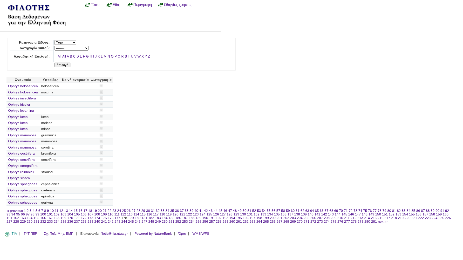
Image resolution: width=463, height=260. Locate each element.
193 (225, 218)
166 (43, 218)
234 (57, 221)
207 (320, 218)
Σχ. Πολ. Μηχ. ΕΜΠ (59, 233)
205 (306, 218)
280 (367, 221)
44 (216, 211)
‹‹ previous (15, 211)
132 (256, 214)
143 (331, 214)
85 (413, 211)
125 (209, 214)
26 (129, 211)
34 (167, 211)
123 (196, 214)
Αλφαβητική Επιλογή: (32, 56)
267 (279, 221)
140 (310, 214)
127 (223, 214)
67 (326, 211)
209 (333, 218)
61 (298, 211)
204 (300, 218)
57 (278, 211)
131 (250, 214)
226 (448, 218)
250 (165, 221)
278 (354, 221)
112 (123, 214)
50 (244, 211)
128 (229, 214)
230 (30, 221)
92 (447, 211)
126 (216, 214)
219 (401, 218)
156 (419, 214)
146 (351, 214)
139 (304, 214)
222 (421, 218)
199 (266, 218)
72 (351, 211)
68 (331, 211)
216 (380, 218)
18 (90, 211)
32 (158, 211)
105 (77, 214)
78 (379, 211)
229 (23, 221)
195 (239, 218)
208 (327, 218)
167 (50, 218)
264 (259, 221)
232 (43, 221)
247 (144, 221)
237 (77, 221)
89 (433, 211)
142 (324, 214)
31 (153, 211)
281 (374, 221)
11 (56, 211)
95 (18, 214)
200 (273, 218)
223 (428, 218)
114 (136, 214)
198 (259, 218)
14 (71, 211)
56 (273, 211)
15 (76, 211)
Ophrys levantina (21, 110)
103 (63, 214)
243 (117, 221)
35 (172, 211)
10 (52, 211)
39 (191, 211)
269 (293, 221)
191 (212, 218)
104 (70, 214)
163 (23, 218)
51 (249, 211)
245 (131, 221)
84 (408, 211)
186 (178, 218)
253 (185, 221)
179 (131, 218)
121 (182, 214)
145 (344, 214)
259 (225, 221)
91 (442, 211)
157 (425, 214)
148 (365, 214)
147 (358, 214)
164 (30, 218)
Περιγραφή (142, 4)
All (59, 56)
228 (16, 221)
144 (337, 214)
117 (156, 214)
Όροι (182, 233)
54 (264, 211)
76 (370, 211)
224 (434, 218)
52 (254, 211)
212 (353, 218)
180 (138, 218)
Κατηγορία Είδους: (34, 42)
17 (85, 211)
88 (428, 211)
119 (169, 214)
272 (313, 221)
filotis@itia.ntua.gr (114, 233)
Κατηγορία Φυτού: (35, 48)
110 (110, 214)
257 (212, 221)
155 (412, 214)
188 (192, 218)
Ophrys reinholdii (21, 172)
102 (57, 214)
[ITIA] (7, 236)
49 (240, 211)
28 (138, 211)
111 (117, 214)
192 (219, 218)
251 (171, 221)
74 (360, 211)
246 (138, 221)
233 (50, 221)
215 (374, 218)
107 (90, 214)
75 (365, 211)
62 (302, 211)
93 (8, 214)
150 (378, 214)
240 (97, 221)
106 (84, 214)
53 (259, 211)
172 (84, 218)
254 (192, 221)
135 (277, 214)
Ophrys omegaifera (23, 166)
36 (177, 211)
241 (104, 221)
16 (80, 211)
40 (196, 211)
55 (269, 211)
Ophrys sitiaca (19, 178)
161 (9, 218)
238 (84, 221)
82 (399, 211)
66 (322, 211)
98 (32, 214)
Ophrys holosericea (23, 86)
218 (394, 218)
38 (187, 211)
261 (239, 221)
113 (130, 214)
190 (205, 218)
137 (290, 214)
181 (144, 218)
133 (263, 214)
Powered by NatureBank (153, 233)
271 (306, 221)
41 (201, 211)
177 (117, 218)
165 (36, 218)
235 (63, 221)
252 (178, 221)
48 (235, 211)
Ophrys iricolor (19, 104)
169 (63, 218)
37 (182, 211)
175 (104, 218)
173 (90, 218)
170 (70, 218)
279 (360, 221)
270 (300, 221)
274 (327, 221)
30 (148, 211)
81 (394, 211)
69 (336, 211)
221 (414, 218)
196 (246, 218)
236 (70, 221)
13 (66, 211)
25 (124, 211)
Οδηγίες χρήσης (177, 4)
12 (61, 211)
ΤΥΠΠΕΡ (30, 233)
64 (312, 211)
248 (151, 221)
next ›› (383, 221)
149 (371, 214)
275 (333, 221)
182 (151, 218)
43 (211, 211)
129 (236, 214)
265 (266, 221)
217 (387, 218)
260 (232, 221)
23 (114, 211)
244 (124, 221)
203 (293, 218)
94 (13, 214)
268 (286, 221)
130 (243, 214)
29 (143, 211)
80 (389, 211)
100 (43, 214)
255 (198, 221)
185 (171, 218)
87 (423, 211)
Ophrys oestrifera (21, 153)
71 (346, 211)
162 (16, 218)
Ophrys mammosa (22, 135)
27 (134, 211)
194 (232, 218)
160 (446, 214)
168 (57, 218)
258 (219, 221)
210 (340, 218)
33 (162, 211)
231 (36, 221)
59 (288, 211)
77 (375, 211)
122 (189, 214)
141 (317, 214)
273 (320, 221)
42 (206, 211)
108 (97, 214)
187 (185, 218)
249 (158, 221)
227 (9, 221)
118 (162, 214)
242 (111, 221)
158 (432, 214)
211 (347, 218)
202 (286, 218)
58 (283, 211)
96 (23, 214)
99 (37, 214)
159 (439, 214)
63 (307, 211)
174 (97, 218)
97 (28, 214)
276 (340, 221)
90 (437, 211)
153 (398, 214)
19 (95, 211)
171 (77, 218)
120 (175, 214)
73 (355, 211)
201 (279, 218)
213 (360, 218)
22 (109, 211)
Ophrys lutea (18, 117)
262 (246, 221)
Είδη (116, 4)
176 (111, 218)
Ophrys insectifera (22, 98)
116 (149, 214)
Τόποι (96, 4)
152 (392, 214)
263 (252, 221)
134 (270, 214)
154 (405, 214)
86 (418, 211)
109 (104, 214)
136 (283, 214)
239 (90, 221)
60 (293, 211)
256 (205, 221)
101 (50, 214)
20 (100, 211)
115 (143, 214)
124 (202, 214)
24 (119, 211)
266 (273, 221)
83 (404, 211)
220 (407, 218)
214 (367, 218)
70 (341, 211)
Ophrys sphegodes (22, 184)
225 (441, 218)
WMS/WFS (200, 233)
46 (225, 211)
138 (297, 214)
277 (347, 221)
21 (105, 211)
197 (252, 218)
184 (165, 218)
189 (198, 218)
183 (158, 218)
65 (317, 211)
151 (385, 214)
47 (230, 211)
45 (220, 211)
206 (313, 218)
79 (384, 211)
